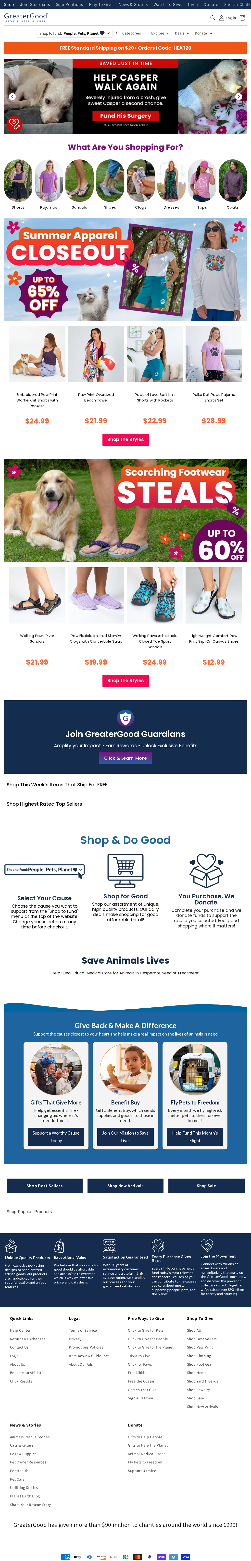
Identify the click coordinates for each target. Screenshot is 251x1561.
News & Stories (133, 4)
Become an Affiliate (27, 1372)
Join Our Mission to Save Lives (125, 1136)
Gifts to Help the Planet (148, 1445)
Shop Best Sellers (44, 1185)
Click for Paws (140, 1364)
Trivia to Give (139, 1355)
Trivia (192, 4)
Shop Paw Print (200, 1347)
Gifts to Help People (145, 1436)
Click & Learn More (125, 758)
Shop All (194, 1330)
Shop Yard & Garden (204, 1381)
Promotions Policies (86, 1347)
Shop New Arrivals (125, 1185)
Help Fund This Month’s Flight (195, 1136)
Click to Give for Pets (145, 1330)
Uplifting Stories (24, 1487)
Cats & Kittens (22, 1445)
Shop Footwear (200, 1364)
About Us (17, 1364)
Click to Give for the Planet (151, 1347)
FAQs (14, 1355)
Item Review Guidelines (89, 1355)
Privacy (75, 1338)
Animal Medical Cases (146, 1453)
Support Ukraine (142, 1470)
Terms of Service (83, 1330)
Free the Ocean (141, 1381)
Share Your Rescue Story (30, 1504)
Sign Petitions (69, 4)
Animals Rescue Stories (30, 1436)
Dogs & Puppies (23, 1453)
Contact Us (19, 1347)
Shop (9, 4)
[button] (213, 18)
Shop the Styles (125, 439)
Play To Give (101, 4)
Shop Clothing (199, 1355)
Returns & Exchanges (28, 1338)
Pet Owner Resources (28, 1462)
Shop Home (197, 1372)
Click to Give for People (148, 1338)
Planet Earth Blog (25, 1496)
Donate (211, 4)
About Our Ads (81, 1364)
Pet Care (17, 1479)
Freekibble (137, 1372)
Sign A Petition (140, 1397)
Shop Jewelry (198, 1389)
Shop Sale (206, 1185)
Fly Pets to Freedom (145, 1462)
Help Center (20, 1330)
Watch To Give (168, 4)
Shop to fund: (69, 33)
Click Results (21, 1381)
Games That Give (142, 1389)
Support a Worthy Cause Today (56, 1136)
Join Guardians (35, 4)
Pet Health (19, 1470)
